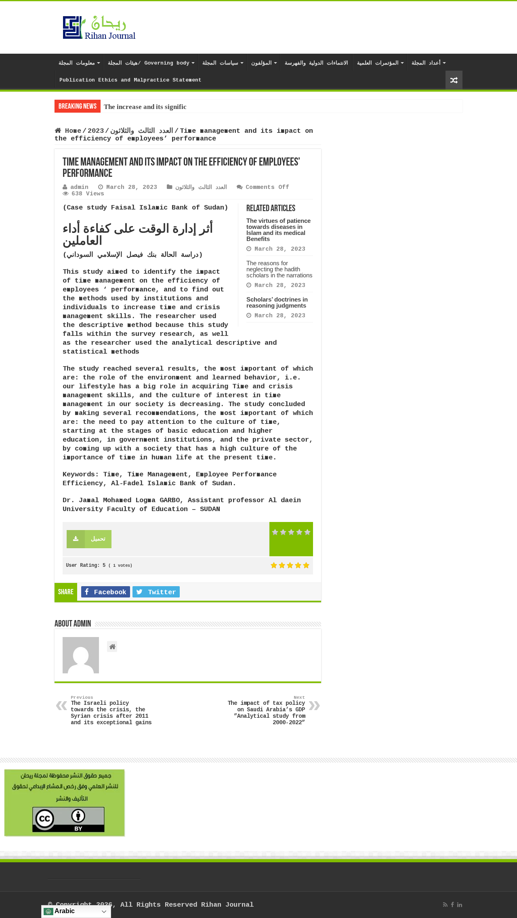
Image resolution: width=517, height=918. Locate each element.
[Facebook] (452, 905)
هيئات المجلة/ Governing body (148, 63)
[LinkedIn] (459, 905)
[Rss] (445, 905)
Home (71, 131)
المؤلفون (261, 63)
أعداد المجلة (426, 63)
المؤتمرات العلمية (378, 63)
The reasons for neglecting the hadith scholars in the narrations (279, 269)
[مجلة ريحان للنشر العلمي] (99, 26)
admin (79, 187)
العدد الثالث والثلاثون (141, 131)
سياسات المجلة (220, 63)
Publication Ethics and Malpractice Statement (130, 80)
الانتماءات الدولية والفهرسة (316, 63)
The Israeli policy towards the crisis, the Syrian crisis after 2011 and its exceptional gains (111, 710)
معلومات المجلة (77, 63)
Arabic (64, 911)
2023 (96, 131)
